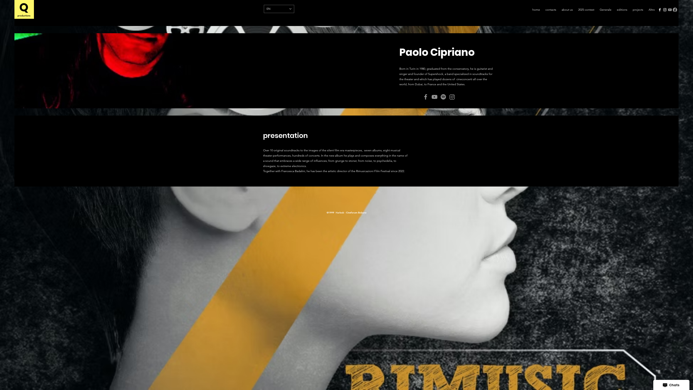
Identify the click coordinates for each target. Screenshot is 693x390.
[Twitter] (406, 95)
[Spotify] (443, 96)
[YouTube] (434, 96)
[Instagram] (665, 10)
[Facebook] (660, 10)
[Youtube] (670, 10)
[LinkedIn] (412, 95)
